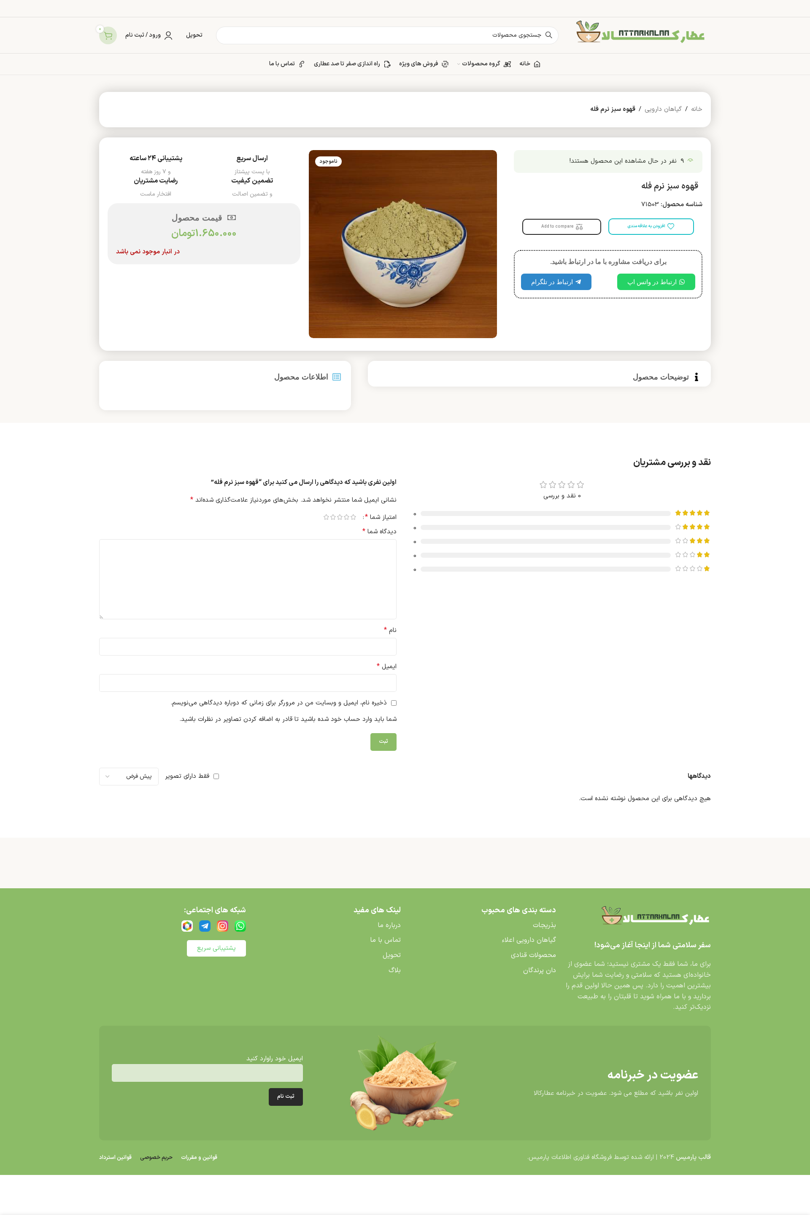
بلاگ (395, 970)
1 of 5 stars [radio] (353, 517)
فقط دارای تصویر (187, 776)
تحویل (392, 955)
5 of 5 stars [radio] (326, 517)
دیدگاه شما (379, 532)
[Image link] (654, 918)
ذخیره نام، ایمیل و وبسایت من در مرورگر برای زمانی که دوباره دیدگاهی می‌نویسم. (278, 703)
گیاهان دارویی (663, 109)
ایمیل (387, 667)
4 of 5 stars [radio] (332, 517)
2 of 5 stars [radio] (346, 517)
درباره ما (389, 925)
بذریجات (544, 925)
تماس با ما (385, 940)
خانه (696, 109)
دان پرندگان (539, 970)
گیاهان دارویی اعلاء (529, 940)
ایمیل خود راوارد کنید (274, 1059)
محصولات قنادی (533, 955)
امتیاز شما (381, 517)
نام (390, 630)
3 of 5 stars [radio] (339, 517)
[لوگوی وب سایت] (639, 35)
